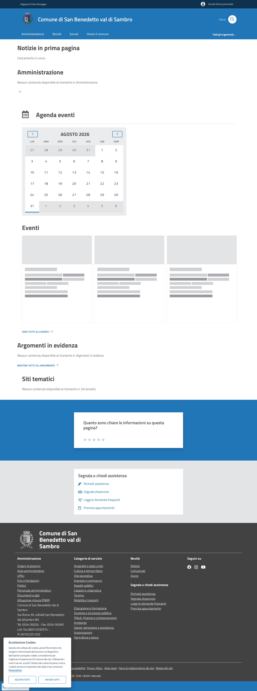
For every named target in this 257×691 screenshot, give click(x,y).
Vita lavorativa (83, 575)
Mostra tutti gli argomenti (36, 365)
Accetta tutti (22, 679)
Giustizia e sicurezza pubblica (92, 613)
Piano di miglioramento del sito (136, 668)
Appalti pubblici (84, 585)
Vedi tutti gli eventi (35, 332)
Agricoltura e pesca (86, 637)
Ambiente (80, 622)
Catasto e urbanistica (87, 590)
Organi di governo (28, 566)
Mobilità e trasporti (86, 600)
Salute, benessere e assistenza (94, 627)
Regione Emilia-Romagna (33, 4)
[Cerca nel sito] (232, 19)
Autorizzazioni (83, 632)
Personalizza (15, 670)
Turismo (79, 595)
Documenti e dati (28, 595)
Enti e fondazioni (28, 580)
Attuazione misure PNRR (33, 600)
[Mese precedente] (32, 134)
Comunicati (138, 571)
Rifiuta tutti (52, 679)
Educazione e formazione (90, 608)
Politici (21, 585)
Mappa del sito (164, 668)
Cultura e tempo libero (88, 571)
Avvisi (134, 575)
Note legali (110, 668)
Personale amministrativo (34, 590)
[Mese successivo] (117, 134)
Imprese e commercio (88, 580)
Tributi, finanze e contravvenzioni (95, 618)
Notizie (135, 566)
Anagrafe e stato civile (88, 566)
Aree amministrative (30, 571)
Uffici (20, 575)
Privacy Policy (95, 668)
